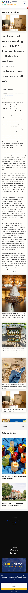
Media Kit (14, 522)
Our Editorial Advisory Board (14, 520)
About (14, 524)
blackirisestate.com (20, 99)
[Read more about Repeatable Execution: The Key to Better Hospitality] (14, 456)
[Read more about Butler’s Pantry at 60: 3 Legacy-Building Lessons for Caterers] (14, 491)
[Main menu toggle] (24, 3)
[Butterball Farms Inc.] (14, 420)
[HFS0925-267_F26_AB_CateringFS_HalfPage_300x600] (27, 8)
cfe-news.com (23, 416)
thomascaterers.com (7, 95)
